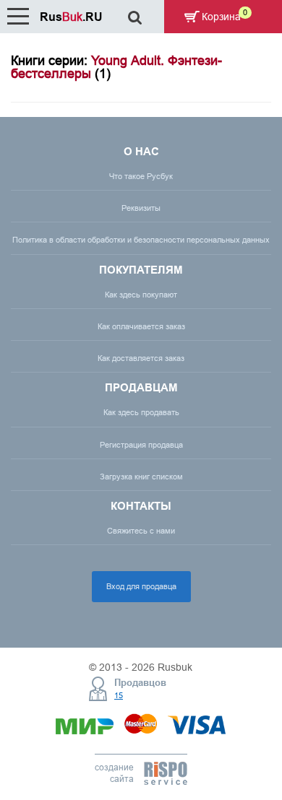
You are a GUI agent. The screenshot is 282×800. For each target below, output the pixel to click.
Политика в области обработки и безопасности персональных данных (141, 240)
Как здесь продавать (141, 412)
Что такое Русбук (141, 176)
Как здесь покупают (141, 295)
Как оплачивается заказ (141, 326)
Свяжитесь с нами (141, 531)
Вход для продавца (141, 586)
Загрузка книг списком (141, 476)
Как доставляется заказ (141, 358)
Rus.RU (71, 17)
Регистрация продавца (141, 445)
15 (118, 695)
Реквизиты (141, 208)
